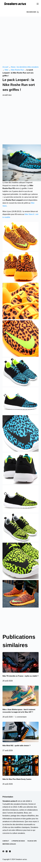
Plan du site (32, 841)
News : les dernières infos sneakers (24, 67)
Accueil (5, 67)
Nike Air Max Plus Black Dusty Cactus (17, 779)
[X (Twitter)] (6, 851)
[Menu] (38, 4)
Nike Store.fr (29, 214)
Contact (6, 841)
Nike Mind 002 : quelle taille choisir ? (16, 745)
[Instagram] (10, 851)
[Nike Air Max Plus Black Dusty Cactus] (21, 765)
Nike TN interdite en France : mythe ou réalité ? (20, 676)
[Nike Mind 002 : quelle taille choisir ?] (21, 732)
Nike (6, 70)
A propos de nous (18, 841)
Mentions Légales (9, 844)
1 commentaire (21, 717)
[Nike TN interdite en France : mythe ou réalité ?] (21, 662)
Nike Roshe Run (17, 70)
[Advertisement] (20, 38)
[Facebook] (3, 851)
